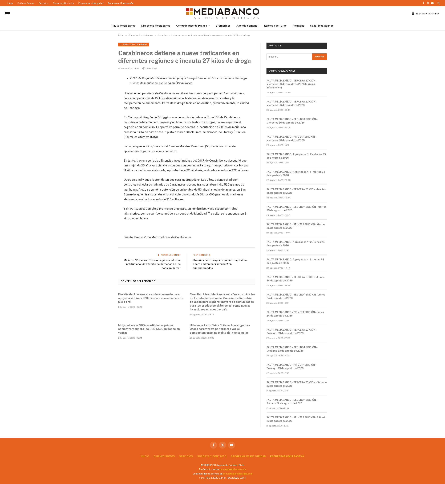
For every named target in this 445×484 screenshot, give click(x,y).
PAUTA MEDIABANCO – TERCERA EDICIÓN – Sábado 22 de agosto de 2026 (296, 384)
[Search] (438, 3)
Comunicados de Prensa (191, 25)
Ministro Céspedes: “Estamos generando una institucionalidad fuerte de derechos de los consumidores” (152, 264)
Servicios (43, 3)
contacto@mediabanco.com (237, 473)
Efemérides (223, 25)
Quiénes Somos (25, 3)
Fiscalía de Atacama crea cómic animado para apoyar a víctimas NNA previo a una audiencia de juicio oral (150, 298)
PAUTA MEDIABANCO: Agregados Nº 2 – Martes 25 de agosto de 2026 (296, 156)
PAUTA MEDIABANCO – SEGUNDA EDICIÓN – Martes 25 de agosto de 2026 (296, 209)
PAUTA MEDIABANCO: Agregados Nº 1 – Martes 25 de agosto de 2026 (295, 173)
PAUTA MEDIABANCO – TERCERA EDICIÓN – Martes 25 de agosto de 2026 (296, 191)
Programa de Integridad (90, 3)
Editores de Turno (275, 25)
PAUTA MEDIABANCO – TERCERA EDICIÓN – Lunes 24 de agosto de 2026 (295, 279)
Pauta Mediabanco (123, 25)
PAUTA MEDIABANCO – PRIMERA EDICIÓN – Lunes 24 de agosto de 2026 (295, 314)
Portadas (298, 25)
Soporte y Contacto (63, 3)
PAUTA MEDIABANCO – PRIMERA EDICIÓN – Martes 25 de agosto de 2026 (295, 226)
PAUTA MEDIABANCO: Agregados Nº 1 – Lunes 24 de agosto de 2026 (295, 261)
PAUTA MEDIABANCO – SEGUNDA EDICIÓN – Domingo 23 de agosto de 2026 (291, 349)
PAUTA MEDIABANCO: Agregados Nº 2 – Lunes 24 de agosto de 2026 (295, 244)
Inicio (10, 3)
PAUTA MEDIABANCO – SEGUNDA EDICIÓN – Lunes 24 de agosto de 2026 (295, 296)
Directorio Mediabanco (155, 25)
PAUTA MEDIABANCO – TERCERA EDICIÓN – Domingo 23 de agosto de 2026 (291, 331)
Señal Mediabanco (322, 25)
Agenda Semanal (247, 25)
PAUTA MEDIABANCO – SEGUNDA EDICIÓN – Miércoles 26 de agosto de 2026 (291, 121)
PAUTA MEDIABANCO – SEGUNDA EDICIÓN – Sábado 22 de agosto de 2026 (291, 402)
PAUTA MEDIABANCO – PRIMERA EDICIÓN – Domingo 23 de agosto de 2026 (291, 366)
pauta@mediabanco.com (233, 469)
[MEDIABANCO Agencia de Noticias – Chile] (222, 13)
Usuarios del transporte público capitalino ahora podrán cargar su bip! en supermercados (220, 264)
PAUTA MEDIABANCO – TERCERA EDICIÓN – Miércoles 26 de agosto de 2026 (291, 103)
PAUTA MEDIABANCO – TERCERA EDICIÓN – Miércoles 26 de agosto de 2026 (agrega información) (291, 84)
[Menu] (7, 14)
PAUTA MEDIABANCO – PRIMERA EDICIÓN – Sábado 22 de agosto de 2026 (296, 419)
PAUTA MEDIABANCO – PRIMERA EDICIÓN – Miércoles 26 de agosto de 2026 (291, 138)
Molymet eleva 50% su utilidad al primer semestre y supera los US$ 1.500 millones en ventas (149, 329)
